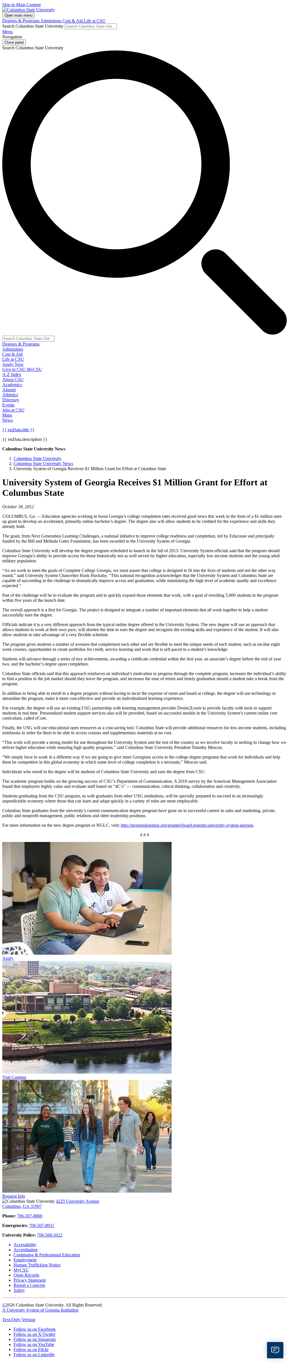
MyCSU (34, 369)
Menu (7, 31)
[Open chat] (275, 1350)
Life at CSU (95, 20)
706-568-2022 (49, 1235)
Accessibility (25, 1244)
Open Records (26, 1275)
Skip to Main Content (21, 4)
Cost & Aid (73, 20)
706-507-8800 (29, 1215)
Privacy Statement (30, 1280)
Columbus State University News (43, 463)
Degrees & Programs (21, 20)
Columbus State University (38, 458)
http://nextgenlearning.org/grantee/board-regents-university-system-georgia (187, 825)
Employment (25, 1259)
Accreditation (26, 1249)
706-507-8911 (41, 1225)
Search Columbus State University (33, 26)
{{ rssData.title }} (18, 429)
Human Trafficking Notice (37, 1265)
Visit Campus (14, 1077)
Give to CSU (14, 369)
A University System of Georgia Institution (40, 1310)
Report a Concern (29, 1285)
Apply (8, 958)
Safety (19, 1290)
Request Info (13, 1196)
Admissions (51, 20)
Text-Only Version (18, 1319)
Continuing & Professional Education (47, 1254)
